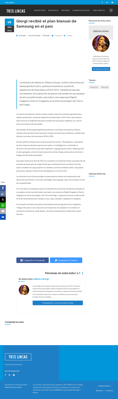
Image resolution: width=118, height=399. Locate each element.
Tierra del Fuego (34, 35)
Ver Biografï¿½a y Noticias (101, 69)
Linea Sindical (99, 10)
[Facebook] (103, 2)
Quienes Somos (104, 386)
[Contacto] (112, 2)
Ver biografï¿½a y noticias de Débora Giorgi (57, 303)
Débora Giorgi (41, 279)
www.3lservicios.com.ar (13, 387)
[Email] (3, 211)
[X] (3, 199)
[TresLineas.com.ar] (18, 10)
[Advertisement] (50, 60)
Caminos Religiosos (81, 10)
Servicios (99, 391)
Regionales (53, 10)
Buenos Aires (40, 10)
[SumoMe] (3, 217)
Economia (22, 35)
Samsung (104, 87)
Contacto (109, 391)
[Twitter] (108, 2)
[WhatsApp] (3, 205)
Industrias (94, 87)
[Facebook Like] (3, 194)
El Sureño (46, 35)
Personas (65, 10)
